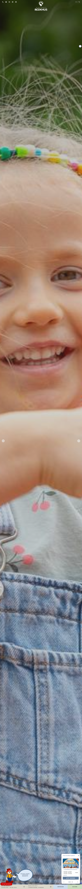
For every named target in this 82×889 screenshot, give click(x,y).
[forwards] (78, 440)
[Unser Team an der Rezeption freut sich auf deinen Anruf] (3, 2)
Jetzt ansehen (70, 878)
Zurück (64, 882)
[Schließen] (78, 855)
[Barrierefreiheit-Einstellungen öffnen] (80, 46)
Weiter (77, 882)
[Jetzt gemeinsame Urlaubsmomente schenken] (16, 2)
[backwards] (3, 440)
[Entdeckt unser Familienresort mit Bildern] (13, 2)
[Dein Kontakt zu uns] (9, 2)
